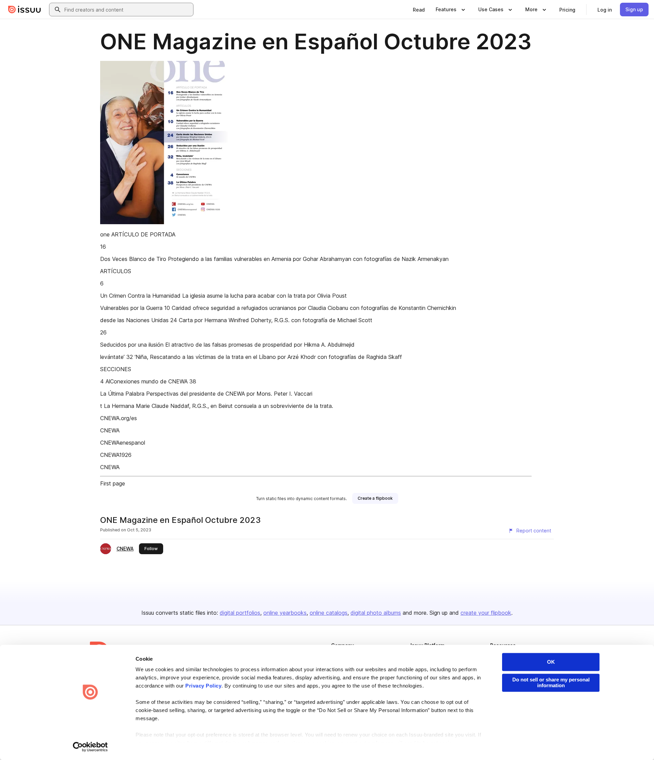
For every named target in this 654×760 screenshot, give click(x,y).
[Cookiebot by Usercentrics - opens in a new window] (90, 747)
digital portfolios (240, 612)
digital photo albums (376, 612)
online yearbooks (285, 612)
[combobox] (127, 9)
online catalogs (328, 612)
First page (112, 483)
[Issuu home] (24, 9)
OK (551, 662)
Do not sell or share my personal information (551, 682)
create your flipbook (486, 612)
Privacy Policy (203, 686)
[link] (418, 9)
